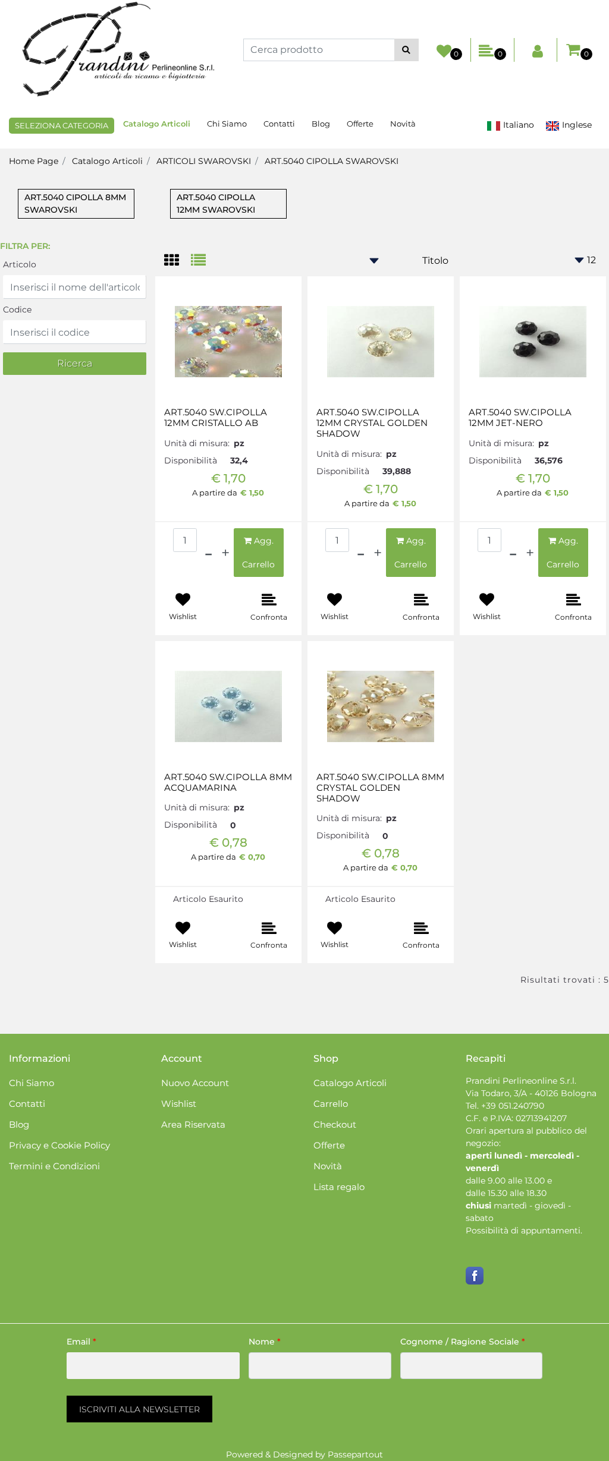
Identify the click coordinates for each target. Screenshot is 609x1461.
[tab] (177, 261)
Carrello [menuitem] (330, 1103)
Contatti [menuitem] (279, 123)
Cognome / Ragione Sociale (462, 1341)
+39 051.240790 (512, 1105)
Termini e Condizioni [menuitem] (54, 1166)
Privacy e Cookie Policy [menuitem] (59, 1145)
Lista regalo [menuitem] (339, 1186)
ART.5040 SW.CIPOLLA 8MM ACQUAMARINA (228, 782)
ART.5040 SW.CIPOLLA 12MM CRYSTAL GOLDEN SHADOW (372, 423)
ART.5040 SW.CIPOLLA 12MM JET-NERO (520, 417)
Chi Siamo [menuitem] (227, 123)
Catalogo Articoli (107, 161)
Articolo (19, 264)
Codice (17, 309)
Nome (265, 1341)
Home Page (33, 161)
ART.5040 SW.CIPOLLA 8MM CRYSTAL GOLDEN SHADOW (380, 788)
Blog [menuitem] (321, 123)
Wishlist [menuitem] (178, 1103)
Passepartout (355, 1454)
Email (81, 1341)
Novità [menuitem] (403, 123)
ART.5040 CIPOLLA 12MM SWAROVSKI (216, 203)
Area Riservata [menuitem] (193, 1124)
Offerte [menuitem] (360, 123)
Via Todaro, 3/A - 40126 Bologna (531, 1093)
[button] (406, 50)
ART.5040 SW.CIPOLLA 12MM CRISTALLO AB (215, 417)
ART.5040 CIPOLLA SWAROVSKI (331, 161)
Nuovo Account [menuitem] (195, 1082)
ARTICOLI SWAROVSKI (203, 161)
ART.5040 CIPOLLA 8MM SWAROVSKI (75, 203)
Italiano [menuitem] (517, 124)
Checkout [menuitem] (334, 1124)
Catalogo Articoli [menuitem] (156, 123)
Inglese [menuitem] (576, 124)
